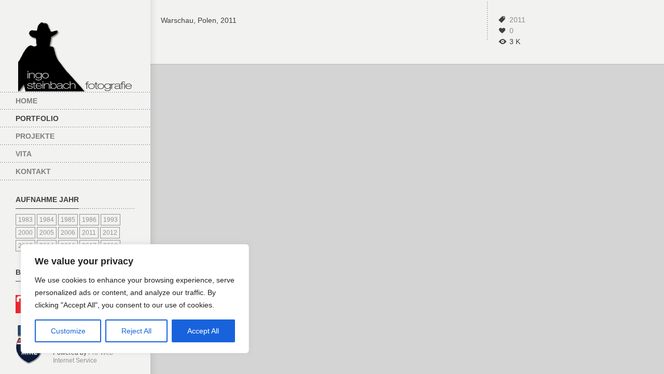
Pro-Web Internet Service (83, 357)
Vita (24, 154)
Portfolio (37, 118)
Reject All (136, 331)
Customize (68, 331)
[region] (135, 298)
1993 (110, 219)
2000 (25, 232)
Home (26, 101)
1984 (46, 219)
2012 (110, 232)
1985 (68, 219)
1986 (89, 219)
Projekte (35, 136)
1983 (25, 219)
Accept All (203, 331)
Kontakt (33, 171)
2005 (46, 232)
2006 (68, 232)
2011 (89, 232)
